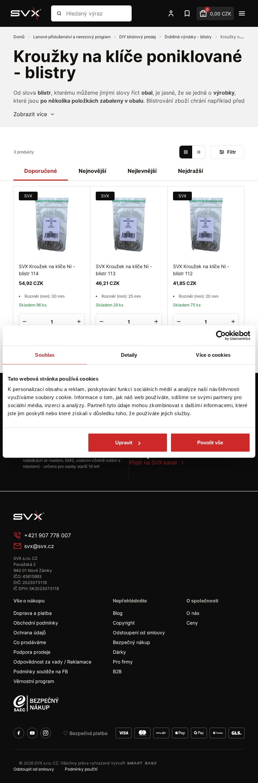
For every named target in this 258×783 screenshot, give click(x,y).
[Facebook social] (18, 733)
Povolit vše (210, 442)
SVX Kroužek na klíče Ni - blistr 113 (124, 269)
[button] (34, 114)
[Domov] (63, 515)
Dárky (119, 652)
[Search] (59, 13)
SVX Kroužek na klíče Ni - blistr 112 (201, 269)
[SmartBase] (142, 763)
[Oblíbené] (187, 13)
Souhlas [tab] (44, 354)
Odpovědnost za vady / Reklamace (52, 662)
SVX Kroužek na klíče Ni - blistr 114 (47, 269)
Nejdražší (190, 170)
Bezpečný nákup (131, 642)
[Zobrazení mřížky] (185, 152)
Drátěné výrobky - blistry (189, 36)
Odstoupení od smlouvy (139, 632)
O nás (192, 613)
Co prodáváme (29, 642)
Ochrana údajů (29, 632)
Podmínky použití (81, 769)
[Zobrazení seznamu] (198, 152)
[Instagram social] (45, 733)
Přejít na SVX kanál (153, 462)
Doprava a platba (32, 613)
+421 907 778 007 (47, 535)
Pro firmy (123, 662)
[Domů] (26, 13)
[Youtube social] (32, 733)
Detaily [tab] (129, 354)
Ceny (192, 623)
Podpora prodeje (31, 652)
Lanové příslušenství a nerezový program (72, 36)
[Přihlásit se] (171, 13)
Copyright (124, 623)
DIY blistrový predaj (138, 36)
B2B (117, 671)
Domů (19, 36)
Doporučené (40, 170)
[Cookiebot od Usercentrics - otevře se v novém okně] (220, 335)
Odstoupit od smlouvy (33, 769)
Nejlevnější (142, 170)
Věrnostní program (33, 681)
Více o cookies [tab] (213, 354)
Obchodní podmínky (35, 623)
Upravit (123, 442)
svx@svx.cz (39, 546)
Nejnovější (92, 170)
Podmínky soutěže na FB (40, 671)
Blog (118, 613)
